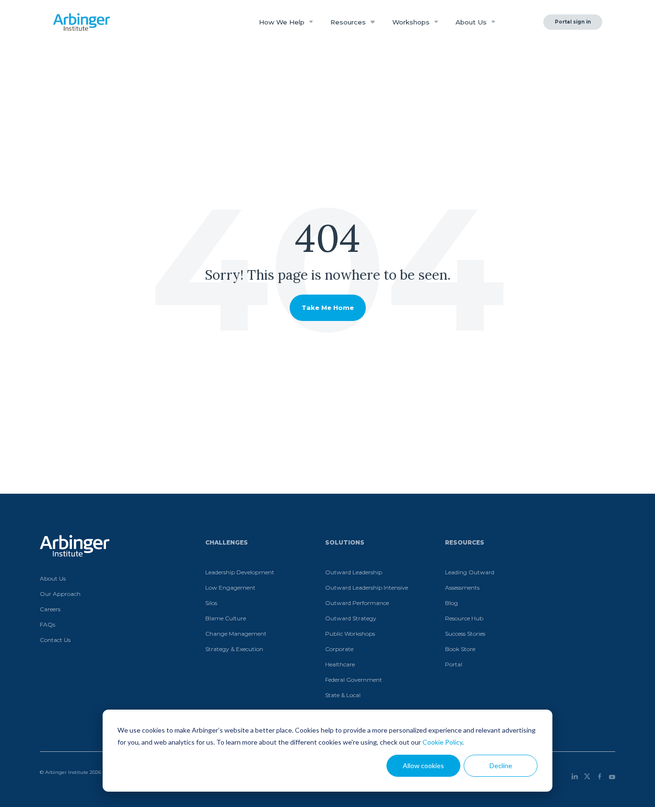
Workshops (412, 22)
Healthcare (340, 664)
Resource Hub (464, 618)
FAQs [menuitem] (47, 624)
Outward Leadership (353, 572)
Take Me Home (328, 307)
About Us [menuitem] (53, 578)
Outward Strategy (350, 618)
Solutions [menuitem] (344, 542)
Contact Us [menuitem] (55, 639)
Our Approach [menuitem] (60, 593)
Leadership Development (239, 572)
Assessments (462, 587)
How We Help (282, 22)
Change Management (236, 633)
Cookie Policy (442, 742)
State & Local (343, 695)
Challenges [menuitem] (226, 542)
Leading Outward (469, 572)
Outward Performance (357, 602)
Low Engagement (230, 587)
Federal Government (353, 679)
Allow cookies (423, 765)
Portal (453, 664)
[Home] (81, 22)
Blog (451, 602)
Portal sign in (573, 22)
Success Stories (465, 633)
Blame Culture (225, 618)
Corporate (339, 649)
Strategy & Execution (234, 649)
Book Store (460, 649)
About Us (472, 22)
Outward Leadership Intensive (366, 587)
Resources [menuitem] (464, 542)
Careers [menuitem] (50, 609)
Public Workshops (350, 633)
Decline (501, 765)
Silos (211, 602)
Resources (349, 22)
